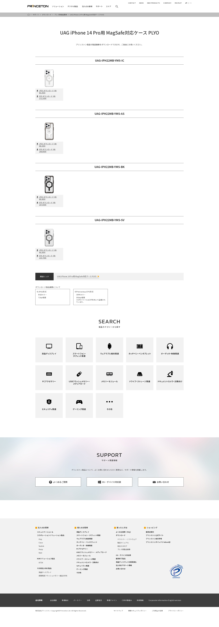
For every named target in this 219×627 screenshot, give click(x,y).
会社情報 (38, 600)
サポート (36, 15)
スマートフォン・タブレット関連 (88, 535)
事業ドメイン (112, 600)
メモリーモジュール (83, 555)
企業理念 (98, 600)
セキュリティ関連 (82, 566)
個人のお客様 (82, 527)
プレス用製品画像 (60, 15)
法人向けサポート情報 (124, 565)
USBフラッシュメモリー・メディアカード (91, 552)
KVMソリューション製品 (46, 558)
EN (191, 3)
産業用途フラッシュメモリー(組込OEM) (53, 576)
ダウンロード (46, 15)
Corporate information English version (165, 600)
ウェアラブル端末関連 (84, 539)
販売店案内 (150, 532)
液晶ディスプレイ (45, 572)
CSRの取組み (127, 600)
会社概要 (53, 600)
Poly (40, 539)
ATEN (41, 562)
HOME (28, 15)
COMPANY (167, 3)
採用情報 (140, 600)
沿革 (88, 600)
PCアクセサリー (82, 549)
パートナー (77, 600)
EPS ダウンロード (47, 97)
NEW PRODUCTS (153, 3)
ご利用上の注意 (157, 611)
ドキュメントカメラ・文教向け (87, 562)
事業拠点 (65, 600)
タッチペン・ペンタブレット (86, 542)
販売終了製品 (120, 558)
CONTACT (132, 3)
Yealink (41, 546)
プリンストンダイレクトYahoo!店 (158, 542)
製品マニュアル (123, 542)
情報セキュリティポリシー (137, 611)
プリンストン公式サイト (154, 535)
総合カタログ (122, 546)
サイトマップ (118, 611)
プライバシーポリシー (176, 611)
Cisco (41, 542)
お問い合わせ (120, 569)
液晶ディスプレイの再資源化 (126, 562)
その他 (78, 572)
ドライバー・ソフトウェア (127, 539)
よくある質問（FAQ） (124, 532)
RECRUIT (178, 3)
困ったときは (122, 527)
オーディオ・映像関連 (84, 545)
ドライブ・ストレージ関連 (86, 559)
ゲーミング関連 (82, 569)
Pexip (41, 549)
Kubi (40, 553)
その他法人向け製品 (44, 568)
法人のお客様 (43, 527)
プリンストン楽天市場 (154, 539)
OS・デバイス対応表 (123, 555)
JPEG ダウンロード (47, 91)
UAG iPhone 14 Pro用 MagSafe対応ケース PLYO (76, 276)
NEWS (141, 3)
